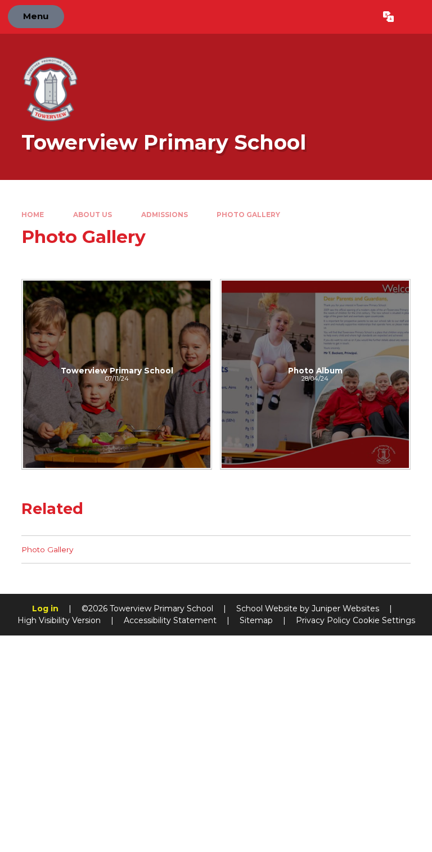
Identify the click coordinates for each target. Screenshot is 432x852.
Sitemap (256, 620)
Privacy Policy (323, 620)
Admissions (164, 214)
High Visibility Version (59, 620)
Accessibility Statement (170, 620)
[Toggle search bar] (412, 17)
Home (32, 214)
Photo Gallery (248, 214)
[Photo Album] (315, 374)
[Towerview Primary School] (116, 374)
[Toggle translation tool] (388, 17)
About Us (92, 214)
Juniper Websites (345, 608)
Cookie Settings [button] (384, 620)
